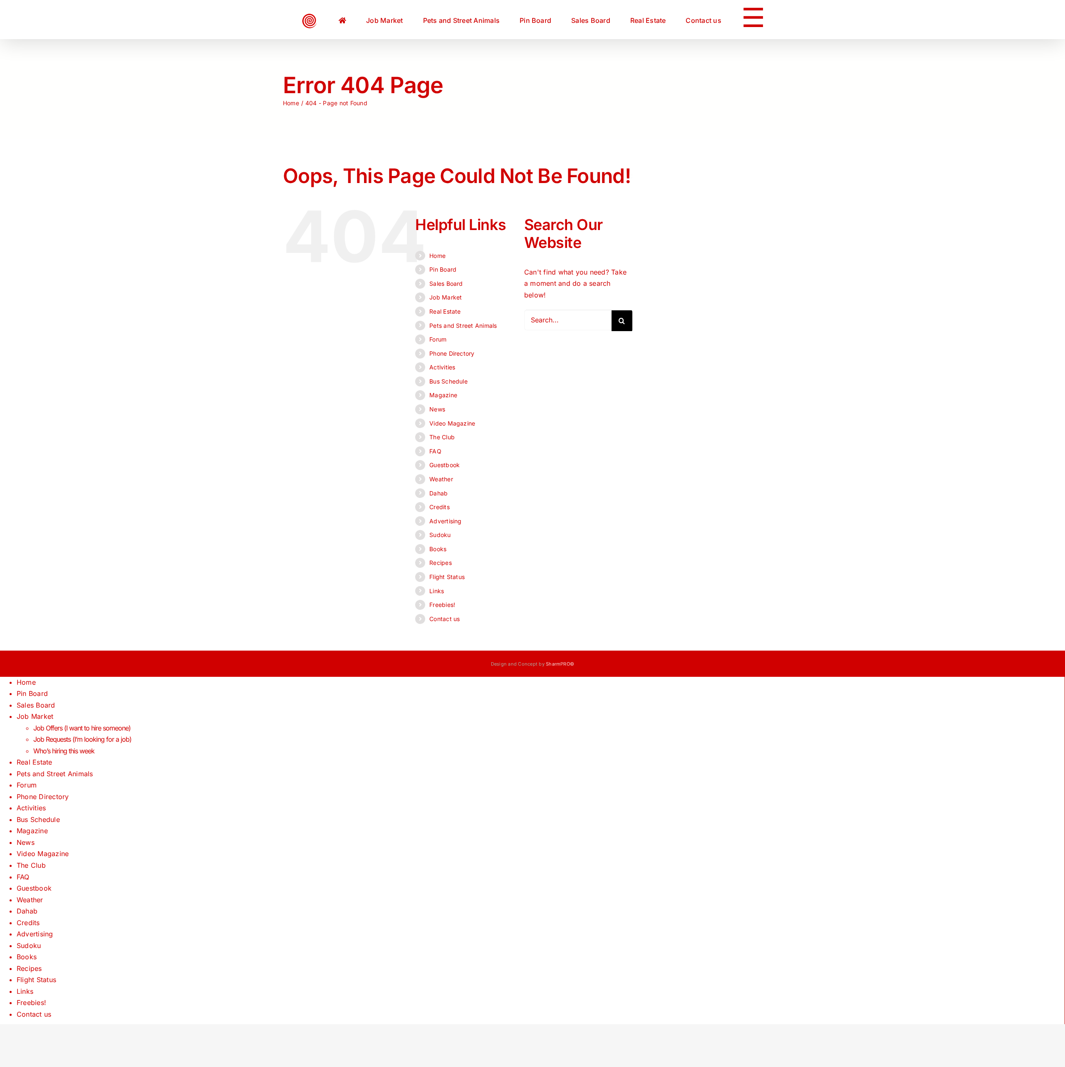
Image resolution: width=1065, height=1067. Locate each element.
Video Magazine (452, 423)
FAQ (435, 451)
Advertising (445, 521)
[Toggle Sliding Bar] (709, 19)
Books (437, 548)
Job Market (445, 297)
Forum (437, 339)
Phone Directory (452, 353)
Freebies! (442, 604)
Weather (441, 479)
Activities (442, 367)
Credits (439, 506)
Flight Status (447, 576)
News (437, 409)
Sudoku (440, 534)
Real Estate (445, 311)
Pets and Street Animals (463, 325)
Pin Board (442, 269)
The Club (442, 437)
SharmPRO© (560, 664)
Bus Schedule (448, 381)
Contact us (444, 618)
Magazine (443, 395)
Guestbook (444, 464)
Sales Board (446, 283)
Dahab (438, 493)
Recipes (440, 562)
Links (436, 590)
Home (437, 255)
